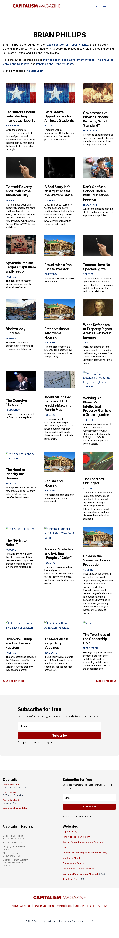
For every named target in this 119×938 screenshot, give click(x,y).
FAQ (98, 906)
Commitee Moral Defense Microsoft (81, 874)
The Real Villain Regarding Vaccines (56, 643)
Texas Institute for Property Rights (66, 44)
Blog (92, 906)
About (15, 906)
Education (12, 125)
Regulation (13, 409)
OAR (65, 847)
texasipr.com (35, 70)
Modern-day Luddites (15, 331)
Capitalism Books (11, 800)
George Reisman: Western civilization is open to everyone (15, 863)
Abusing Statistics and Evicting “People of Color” (59, 553)
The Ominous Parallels (74, 863)
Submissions (25, 906)
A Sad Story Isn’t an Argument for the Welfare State (58, 191)
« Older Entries (13, 681)
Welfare (49, 200)
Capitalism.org (70, 831)
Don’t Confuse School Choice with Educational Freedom (96, 193)
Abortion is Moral (71, 858)
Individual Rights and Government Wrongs (69, 59)
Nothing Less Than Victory (76, 837)
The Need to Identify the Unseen (15, 474)
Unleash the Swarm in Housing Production (97, 560)
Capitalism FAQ (10, 792)
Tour (104, 906)
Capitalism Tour (11, 784)
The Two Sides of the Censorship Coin (96, 639)
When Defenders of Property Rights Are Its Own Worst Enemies (97, 331)
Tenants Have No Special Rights (96, 267)
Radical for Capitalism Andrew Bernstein (83, 842)
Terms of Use (39, 906)
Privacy (51, 906)
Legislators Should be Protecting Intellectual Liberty (20, 116)
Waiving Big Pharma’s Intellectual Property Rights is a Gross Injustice (97, 406)
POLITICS (11, 276)
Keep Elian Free (70, 879)
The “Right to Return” (16, 542)
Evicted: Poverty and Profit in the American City (19, 191)
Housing (11, 338)
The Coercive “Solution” (16, 402)
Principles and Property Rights (54, 63)
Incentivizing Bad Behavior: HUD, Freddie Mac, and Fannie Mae (58, 403)
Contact (61, 906)
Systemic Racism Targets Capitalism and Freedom (21, 267)
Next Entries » (106, 681)
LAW (85, 342)
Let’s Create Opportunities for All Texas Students (59, 116)
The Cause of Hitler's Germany (78, 868)
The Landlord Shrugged (93, 481)
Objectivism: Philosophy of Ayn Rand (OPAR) (85, 852)
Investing (50, 274)
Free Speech (90, 648)
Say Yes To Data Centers (15, 842)
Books (10, 200)
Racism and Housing (53, 483)
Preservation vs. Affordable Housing (57, 333)
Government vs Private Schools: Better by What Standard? (96, 119)
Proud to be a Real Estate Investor (58, 267)
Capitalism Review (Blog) (15, 808)
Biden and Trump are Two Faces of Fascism (19, 643)
